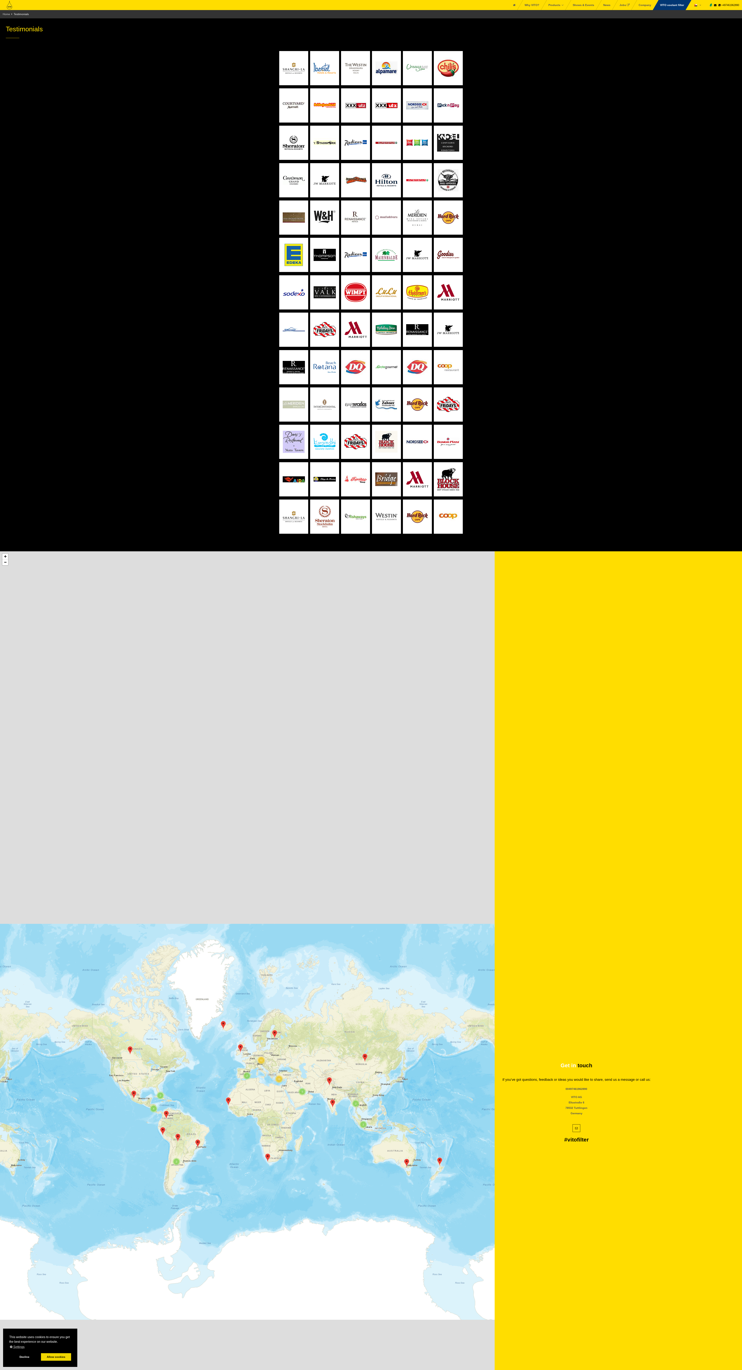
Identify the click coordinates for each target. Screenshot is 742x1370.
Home (6, 14)
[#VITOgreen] (711, 4)
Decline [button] (24, 1356)
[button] (406, 1163)
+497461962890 (730, 5)
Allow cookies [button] (56, 1356)
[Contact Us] (715, 5)
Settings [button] (19, 1347)
